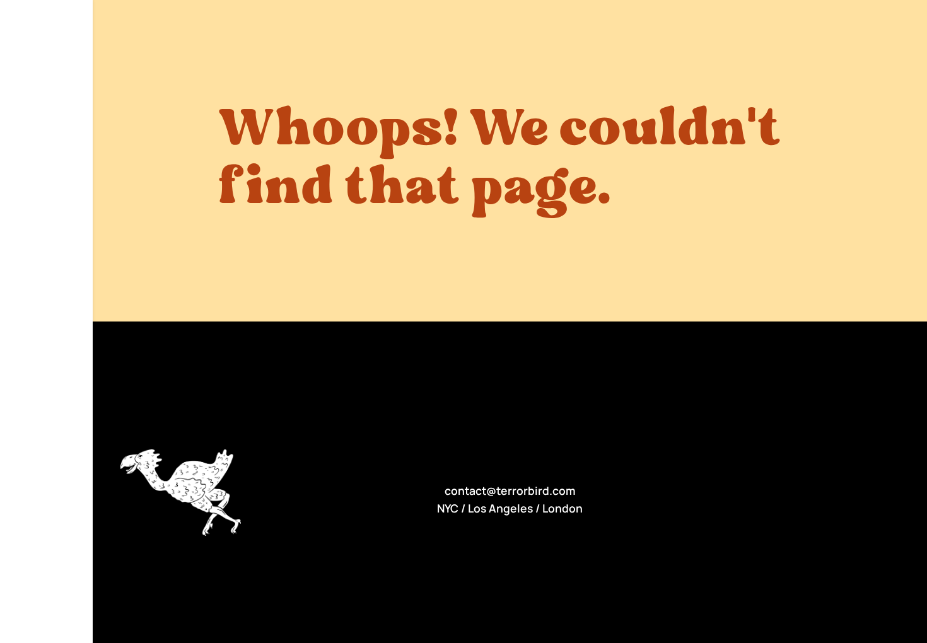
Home (21, 13)
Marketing (62, 13)
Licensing (30, 27)
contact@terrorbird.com (510, 490)
